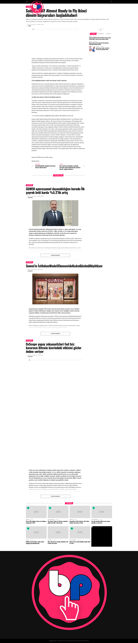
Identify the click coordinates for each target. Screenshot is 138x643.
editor (29, 25)
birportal (30, 197)
